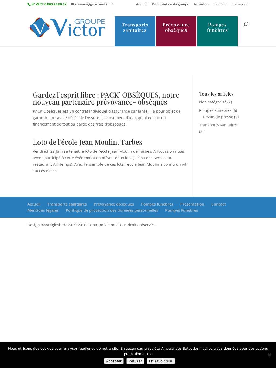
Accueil (141, 4)
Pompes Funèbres (215, 110)
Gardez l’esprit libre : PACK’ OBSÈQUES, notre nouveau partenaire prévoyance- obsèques (106, 98)
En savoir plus (161, 361)
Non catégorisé (212, 102)
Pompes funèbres (217, 27)
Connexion (240, 4)
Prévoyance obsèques (176, 27)
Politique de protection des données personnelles (112, 210)
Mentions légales (43, 210)
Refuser (135, 361)
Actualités (201, 4)
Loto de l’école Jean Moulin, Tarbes (87, 142)
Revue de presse (218, 116)
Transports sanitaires (135, 27)
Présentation (192, 204)
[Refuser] (269, 354)
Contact (220, 4)
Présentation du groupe (170, 4)
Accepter (114, 361)
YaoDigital (50, 224)
